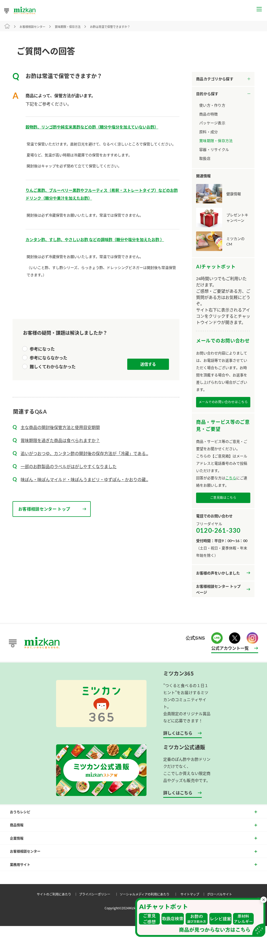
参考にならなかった (48, 357)
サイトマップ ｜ (193, 894)
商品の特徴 (208, 114)
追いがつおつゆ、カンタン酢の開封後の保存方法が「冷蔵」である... (84, 453)
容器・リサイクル (214, 149)
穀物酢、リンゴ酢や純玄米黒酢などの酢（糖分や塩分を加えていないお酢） (92, 127)
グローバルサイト (219, 894)
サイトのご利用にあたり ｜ (58, 894)
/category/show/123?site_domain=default (223, 94)
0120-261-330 (218, 530)
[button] (200, 917)
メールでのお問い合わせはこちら (223, 402)
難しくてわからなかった (53, 366)
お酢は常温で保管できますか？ (110, 26)
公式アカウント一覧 (230, 648)
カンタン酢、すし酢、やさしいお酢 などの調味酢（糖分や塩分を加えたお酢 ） (95, 239)
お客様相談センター (32, 26)
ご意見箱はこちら (223, 498)
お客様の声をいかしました (218, 573)
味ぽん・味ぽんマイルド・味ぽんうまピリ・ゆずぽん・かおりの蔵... (84, 479)
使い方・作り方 (212, 105)
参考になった (42, 348)
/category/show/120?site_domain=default (223, 79)
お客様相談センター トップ (44, 508)
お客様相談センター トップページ (218, 589)
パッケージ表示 (212, 123)
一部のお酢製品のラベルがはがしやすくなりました (69, 466)
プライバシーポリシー (99, 894)
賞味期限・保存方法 (216, 140)
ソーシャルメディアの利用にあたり (149, 894)
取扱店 (204, 158)
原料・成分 (208, 132)
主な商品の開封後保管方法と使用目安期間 (60, 427)
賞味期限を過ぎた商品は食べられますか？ (60, 440)
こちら (230, 478)
